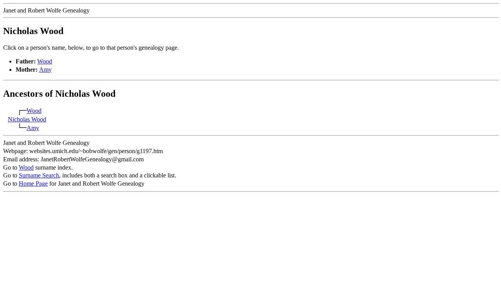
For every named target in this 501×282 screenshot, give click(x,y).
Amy (45, 69)
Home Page (33, 183)
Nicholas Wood (27, 119)
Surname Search (39, 175)
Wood (44, 61)
